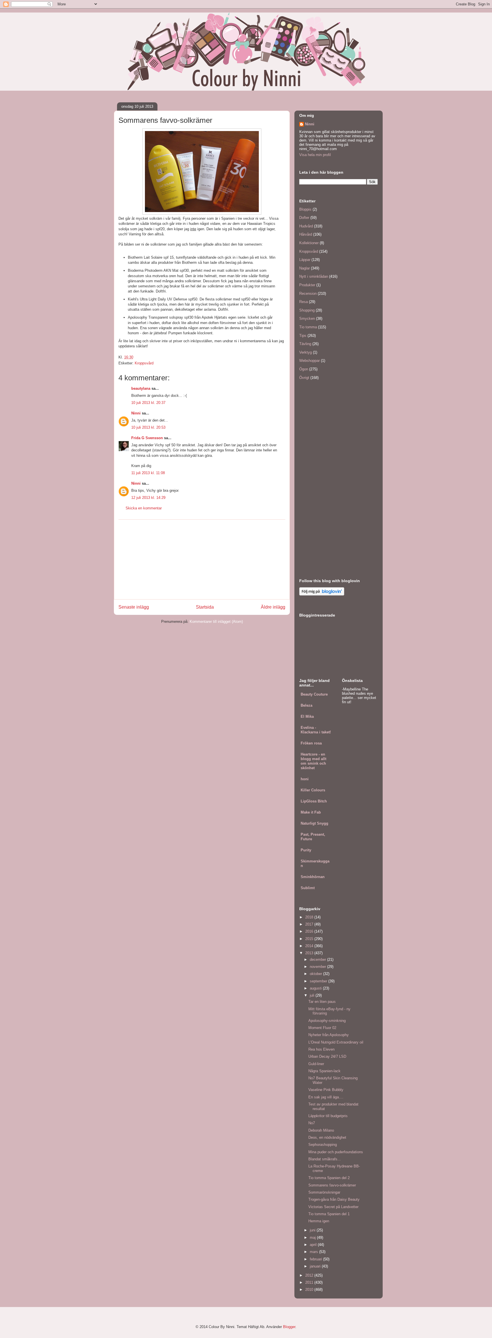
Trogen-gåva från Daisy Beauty (334, 1199)
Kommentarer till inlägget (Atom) (216, 621)
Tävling (305, 344)
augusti (316, 988)
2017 (309, 924)
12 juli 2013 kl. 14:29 (148, 497)
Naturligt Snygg (314, 823)
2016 (309, 931)
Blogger (289, 1327)
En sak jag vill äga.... (325, 1097)
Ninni (136, 413)
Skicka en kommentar (144, 508)
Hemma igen (318, 1221)
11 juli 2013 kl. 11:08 (148, 473)
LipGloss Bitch (314, 801)
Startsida (205, 607)
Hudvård (306, 226)
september (319, 981)
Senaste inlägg (133, 607)
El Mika (307, 716)
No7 (311, 1123)
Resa (303, 302)
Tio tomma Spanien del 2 (329, 1178)
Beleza (306, 705)
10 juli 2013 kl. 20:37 (148, 403)
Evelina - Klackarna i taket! (316, 729)
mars (314, 1252)
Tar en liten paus (322, 1001)
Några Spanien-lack (324, 1071)
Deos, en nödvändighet (327, 1137)
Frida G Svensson (147, 438)
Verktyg (305, 352)
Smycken (307, 318)
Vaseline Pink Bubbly (325, 1090)
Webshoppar (309, 360)
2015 (309, 939)
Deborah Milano (321, 1130)
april (314, 1244)
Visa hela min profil (315, 155)
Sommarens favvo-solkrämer (332, 1185)
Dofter (304, 217)
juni (313, 1230)
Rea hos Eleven (321, 1049)
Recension (308, 293)
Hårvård (305, 234)
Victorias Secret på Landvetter (333, 1207)
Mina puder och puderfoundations (335, 1152)
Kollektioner (309, 243)
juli (312, 995)
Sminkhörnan (313, 877)
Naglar (304, 268)
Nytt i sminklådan (313, 276)
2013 (309, 953)
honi (305, 779)
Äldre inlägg (273, 607)
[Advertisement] (202, 559)
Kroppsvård (144, 363)
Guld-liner (316, 1064)
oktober (316, 974)
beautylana (140, 388)
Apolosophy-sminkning (327, 1020)
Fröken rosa (311, 743)
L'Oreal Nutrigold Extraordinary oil (335, 1042)
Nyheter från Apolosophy (328, 1035)
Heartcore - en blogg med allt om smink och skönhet (313, 761)
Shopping (307, 310)
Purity (306, 850)
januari (316, 1266)
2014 (309, 946)
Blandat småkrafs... (324, 1159)
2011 (309, 1282)
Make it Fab (311, 812)
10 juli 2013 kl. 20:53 (148, 427)
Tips (302, 335)
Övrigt (304, 378)
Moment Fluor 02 (322, 1028)
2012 (309, 1275)
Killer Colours (313, 790)
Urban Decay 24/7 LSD (327, 1056)
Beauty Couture (314, 694)
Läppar (304, 260)
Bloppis (305, 209)
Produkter (307, 285)
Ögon (303, 369)
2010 (309, 1289)
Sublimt (308, 888)
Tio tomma (308, 327)
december (318, 959)
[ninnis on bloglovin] (321, 594)
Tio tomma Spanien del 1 (329, 1214)
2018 (309, 917)
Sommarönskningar (324, 1192)
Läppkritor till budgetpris (328, 1116)
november (318, 966)
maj (313, 1237)
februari (316, 1259)
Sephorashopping (322, 1144)
